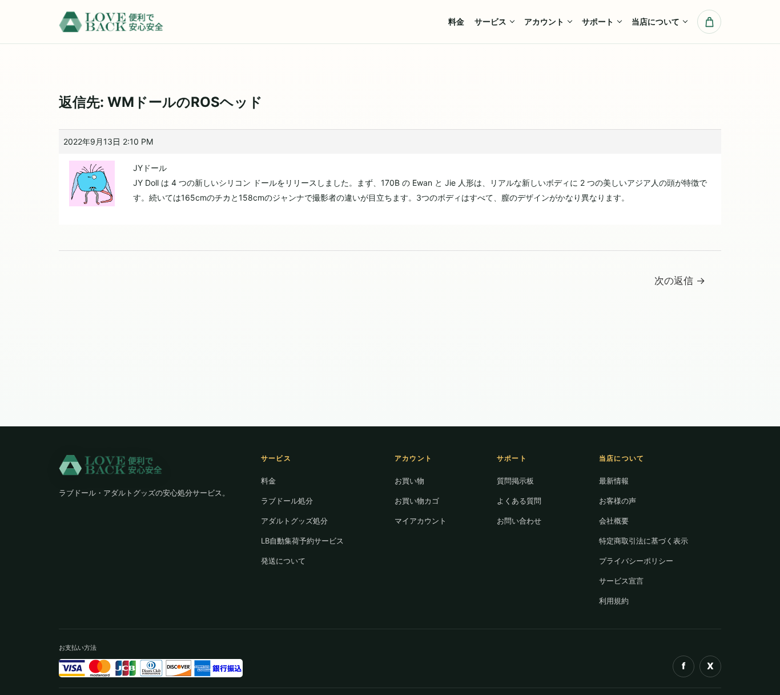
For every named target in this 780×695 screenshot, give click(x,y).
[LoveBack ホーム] (112, 21)
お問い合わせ (519, 520)
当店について (656, 21)
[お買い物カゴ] (709, 22)
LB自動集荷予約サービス (302, 540)
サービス (490, 21)
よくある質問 (519, 500)
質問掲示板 (515, 480)
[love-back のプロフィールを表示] (92, 179)
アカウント (544, 21)
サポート (598, 21)
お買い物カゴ (417, 500)
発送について (283, 560)
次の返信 (679, 280)
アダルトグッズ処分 (294, 520)
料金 (456, 21)
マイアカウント (421, 520)
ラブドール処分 (287, 500)
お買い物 (409, 480)
